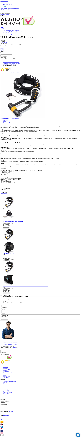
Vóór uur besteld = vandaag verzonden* (10, 8)
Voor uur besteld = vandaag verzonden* (12, 31)
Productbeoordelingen (7, 122)
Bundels (4, 121)
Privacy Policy (6, 377)
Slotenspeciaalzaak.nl (7, 392)
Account (2, 28)
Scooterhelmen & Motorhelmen (9, 381)
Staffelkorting (5, 370)
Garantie (4, 375)
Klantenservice (6, 371)
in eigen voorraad (9, 64)
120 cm (2, 47)
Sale (4, 385)
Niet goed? (7, 34)
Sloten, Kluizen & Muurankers (9, 382)
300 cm (2, 50)
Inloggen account (4, 419)
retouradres (10, 411)
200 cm (2, 49)
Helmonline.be (6, 390)
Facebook (10, 344)
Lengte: (2, 51)
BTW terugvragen (6, 369)
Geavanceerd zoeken (5, 14)
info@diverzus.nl (6, 415)
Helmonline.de (6, 391)
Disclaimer (5, 373)
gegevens (14, 347)
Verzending (5, 367)
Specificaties (5, 120)
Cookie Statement (6, 376)
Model (2, 27)
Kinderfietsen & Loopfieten (8, 383)
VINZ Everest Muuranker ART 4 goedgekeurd (13, 221)
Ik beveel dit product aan (8, 318)
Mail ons (10, 342)
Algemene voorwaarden (8, 372)
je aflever (10, 32)
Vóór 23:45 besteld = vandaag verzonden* (11, 63)
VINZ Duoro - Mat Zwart (8, 253)
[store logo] (8, 7)
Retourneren (5, 368)
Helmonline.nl (6, 389)
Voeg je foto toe (5, 315)
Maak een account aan (7, 4)
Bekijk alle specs (4, 193)
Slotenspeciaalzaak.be (7, 393)
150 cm (2, 48)
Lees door (2, 184)
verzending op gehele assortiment (11, 30)
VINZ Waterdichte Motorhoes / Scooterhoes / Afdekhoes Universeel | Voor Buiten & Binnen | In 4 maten (25, 286)
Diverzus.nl (5, 394)
